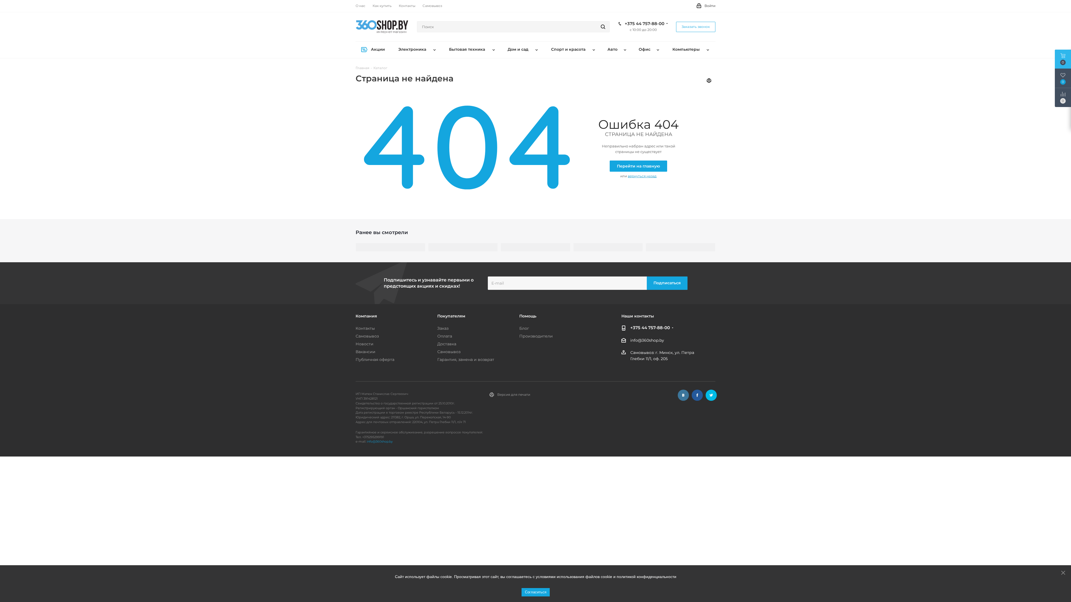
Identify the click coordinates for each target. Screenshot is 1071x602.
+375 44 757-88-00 (644, 23)
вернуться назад (642, 176)
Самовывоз (367, 336)
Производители (536, 336)
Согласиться (535, 592)
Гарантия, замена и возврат (465, 359)
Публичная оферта (375, 359)
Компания (366, 316)
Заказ (442, 328)
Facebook (697, 395)
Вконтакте (683, 395)
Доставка (446, 343)
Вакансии (365, 351)
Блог (524, 328)
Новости (364, 343)
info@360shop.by (647, 340)
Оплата (444, 336)
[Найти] (603, 26)
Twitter (711, 395)
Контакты (365, 328)
